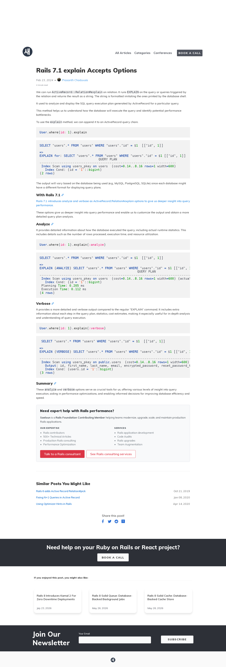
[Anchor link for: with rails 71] (62, 194)
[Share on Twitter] (109, 522)
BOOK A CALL (189, 53)
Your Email (84, 633)
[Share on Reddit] (116, 522)
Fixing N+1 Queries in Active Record (58, 497)
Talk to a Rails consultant (62, 454)
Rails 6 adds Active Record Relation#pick (61, 491)
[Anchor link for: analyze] (51, 224)
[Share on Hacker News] (123, 522)
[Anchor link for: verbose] (52, 303)
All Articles (123, 53)
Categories (142, 53)
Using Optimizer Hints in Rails (54, 503)
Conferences (163, 53)
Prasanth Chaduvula (75, 80)
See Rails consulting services (111, 454)
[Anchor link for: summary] (54, 383)
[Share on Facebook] (102, 522)
